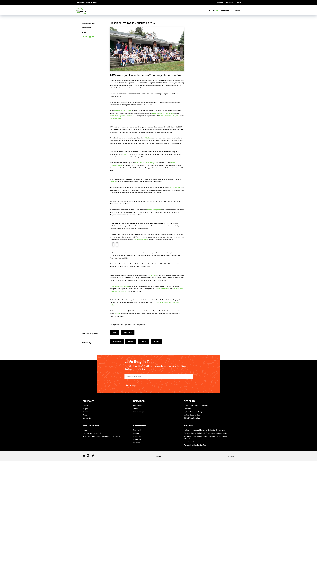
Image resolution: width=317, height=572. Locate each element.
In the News (128, 333)
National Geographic (154, 210)
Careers (85, 415)
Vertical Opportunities (192, 415)
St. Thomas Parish (176, 187)
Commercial (137, 430)
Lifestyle (136, 433)
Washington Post (115, 118)
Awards (130, 341)
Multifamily (137, 439)
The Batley (148, 138)
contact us (231, 456)
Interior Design (230, 2)
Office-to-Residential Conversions (196, 405)
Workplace (137, 442)
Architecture (220, 2)
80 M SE (125, 154)
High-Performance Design (193, 412)
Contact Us (87, 418)
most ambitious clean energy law (146, 163)
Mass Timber (188, 408)
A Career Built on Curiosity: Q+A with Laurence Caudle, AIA (205, 433)
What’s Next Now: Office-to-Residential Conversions (101, 436)
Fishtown (113, 182)
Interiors (156, 341)
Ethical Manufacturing (192, 418)
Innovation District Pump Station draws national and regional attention (206, 437)
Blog (114, 333)
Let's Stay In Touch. (141, 362)
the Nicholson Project (141, 240)
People (85, 408)
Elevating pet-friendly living (93, 433)
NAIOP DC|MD (157, 113)
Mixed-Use (137, 436)
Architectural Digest (171, 116)
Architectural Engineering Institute (121, 116)
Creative (239, 2)
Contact (238, 10)
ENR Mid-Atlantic (168, 113)
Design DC (151, 275)
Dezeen (161, 116)
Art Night (118, 313)
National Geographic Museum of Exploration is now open (204, 430)
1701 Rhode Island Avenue (120, 286)
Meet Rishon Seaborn (191, 442)
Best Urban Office (163, 289)
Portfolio (86, 412)
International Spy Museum (122, 111)
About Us (86, 405)
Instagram (86, 430)
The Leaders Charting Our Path (195, 445)
